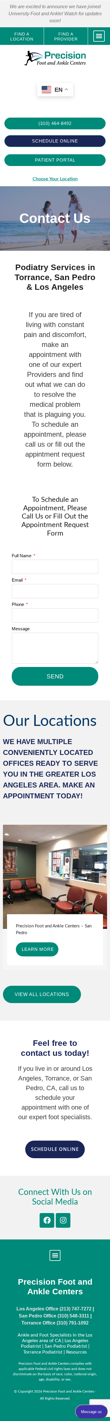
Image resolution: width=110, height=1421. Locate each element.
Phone (18, 604)
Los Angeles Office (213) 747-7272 (54, 1308)
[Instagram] (63, 1220)
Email (18, 579)
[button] (99, 36)
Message (21, 628)
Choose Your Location (55, 179)
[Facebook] (47, 1220)
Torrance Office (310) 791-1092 (55, 1322)
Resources (76, 1352)
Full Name (22, 555)
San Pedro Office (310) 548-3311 (54, 1315)
